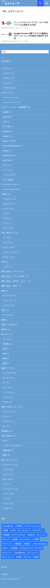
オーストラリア (9, 97)
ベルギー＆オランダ (9, 189)
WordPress (7, 155)
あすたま (14, 28)
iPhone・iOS (8, 141)
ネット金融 (7, 179)
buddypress (20, 552)
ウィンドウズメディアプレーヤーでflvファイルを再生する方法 (31, 23)
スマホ (28, 557)
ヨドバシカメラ (33, 526)
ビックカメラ (24, 530)
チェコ (5, 416)
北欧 (3, 291)
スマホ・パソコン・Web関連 (13, 107)
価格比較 (6, 450)
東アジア (5, 334)
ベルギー (6, 508)
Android (6, 117)
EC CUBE (6, 126)
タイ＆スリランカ (8, 184)
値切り (28, 543)
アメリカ (6, 315)
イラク (5, 266)
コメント (8, 552)
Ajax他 (5, 112)
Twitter (6, 150)
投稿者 (7, 535)
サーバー (6, 170)
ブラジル (6, 218)
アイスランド (8, 295)
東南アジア (6, 368)
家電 (4, 455)
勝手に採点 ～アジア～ (10, 271)
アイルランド (8, 465)
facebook (6, 131)
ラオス (5, 402)
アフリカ (5, 68)
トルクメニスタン (10, 252)
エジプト (6, 73)
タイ (4, 382)
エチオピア (7, 78)
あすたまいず (12, 3)
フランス (6, 503)
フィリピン (7, 392)
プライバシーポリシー (10, 579)
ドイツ (5, 498)
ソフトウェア (8, 175)
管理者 (15, 548)
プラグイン (39, 530)
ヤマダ (39, 548)
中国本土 (6, 344)
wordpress (8, 526)
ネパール (6, 387)
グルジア (6, 242)
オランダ (6, 479)
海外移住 (5, 431)
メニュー (42, 535)
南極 (3, 320)
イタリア (6, 474)
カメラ (7, 539)
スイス (5, 484)
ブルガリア (7, 421)
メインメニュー (47, 3)
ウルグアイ (7, 204)
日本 (4, 353)
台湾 (4, 349)
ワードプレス (19, 535)
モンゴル (6, 339)
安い (6, 548)
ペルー (5, 223)
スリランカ (7, 247)
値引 (37, 557)
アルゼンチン (8, 199)
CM (4, 440)
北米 (3, 310)
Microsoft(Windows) (11, 146)
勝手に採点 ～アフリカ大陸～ (13, 276)
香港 (4, 363)
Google (6, 136)
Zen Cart (6, 160)
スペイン (6, 494)
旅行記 (4, 329)
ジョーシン (34, 552)
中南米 (4, 194)
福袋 (6, 530)
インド (5, 237)
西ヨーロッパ (7, 460)
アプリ (5, 165)
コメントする (23, 28)
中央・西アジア (7, 233)
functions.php (40, 543)
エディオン (26, 539)
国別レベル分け (7, 324)
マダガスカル (8, 88)
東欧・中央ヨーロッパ (10, 407)
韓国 (4, 358)
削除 (16, 539)
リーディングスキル (11, 445)
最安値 (18, 543)
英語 (37, 539)
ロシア (5, 426)
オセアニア (6, 92)
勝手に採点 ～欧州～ (10, 286)
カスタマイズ (27, 548)
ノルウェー (7, 305)
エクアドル (7, 208)
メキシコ (6, 228)
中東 (3, 262)
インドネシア (8, 373)
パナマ (5, 213)
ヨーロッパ (9, 557)
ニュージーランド (10, 102)
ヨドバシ (8, 543)
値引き (32, 535)
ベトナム (6, 397)
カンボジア (7, 378)
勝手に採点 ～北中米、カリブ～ (14, 281)
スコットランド (9, 489)
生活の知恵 (6, 436)
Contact (4, 574)
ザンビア (6, 83)
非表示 (20, 526)
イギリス (6, 469)
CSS (4, 121)
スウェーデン (8, 300)
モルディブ (7, 257)
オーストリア (8, 411)
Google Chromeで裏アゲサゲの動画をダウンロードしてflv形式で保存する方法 (31, 35)
